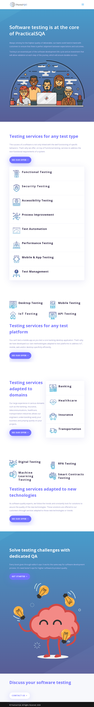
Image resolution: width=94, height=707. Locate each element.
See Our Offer (19, 160)
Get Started (18, 576)
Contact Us (18, 695)
